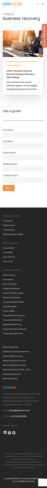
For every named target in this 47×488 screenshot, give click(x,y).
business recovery (30, 61)
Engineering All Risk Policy (12, 324)
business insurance (14, 61)
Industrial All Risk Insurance (13, 356)
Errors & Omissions (10, 284)
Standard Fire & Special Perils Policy (16, 352)
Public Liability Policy (10, 379)
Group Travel (8, 261)
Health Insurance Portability (13, 234)
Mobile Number (10, 164)
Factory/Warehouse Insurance (14, 315)
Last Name (8, 141)
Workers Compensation (11, 297)
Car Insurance (8, 221)
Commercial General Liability (13, 302)
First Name (8, 130)
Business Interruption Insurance (14, 361)
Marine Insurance (9, 275)
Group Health (8, 252)
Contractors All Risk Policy (12, 320)
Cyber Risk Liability (10, 306)
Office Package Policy (11, 347)
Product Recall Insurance (12, 374)
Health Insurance (9, 225)
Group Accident (8, 248)
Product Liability (9, 311)
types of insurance (14, 65)
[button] (42, 4)
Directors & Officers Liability (13, 293)
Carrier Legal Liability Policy (13, 333)
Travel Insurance (9, 230)
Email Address (9, 152)
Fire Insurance (8, 279)
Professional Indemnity (11, 288)
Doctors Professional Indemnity (14, 329)
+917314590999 (18, 416)
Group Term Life (9, 257)
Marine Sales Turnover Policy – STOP (16, 370)
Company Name (10, 175)
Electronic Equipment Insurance (14, 365)
